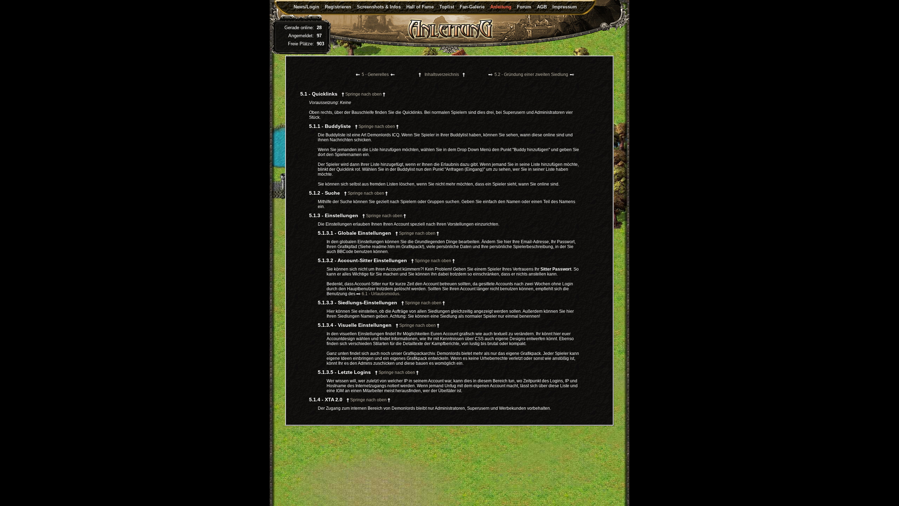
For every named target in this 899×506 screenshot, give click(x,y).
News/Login (306, 6)
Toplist (446, 6)
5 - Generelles (375, 74)
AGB (542, 6)
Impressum (564, 6)
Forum (524, 6)
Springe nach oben (363, 94)
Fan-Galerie (472, 6)
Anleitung (500, 6)
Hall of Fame (420, 6)
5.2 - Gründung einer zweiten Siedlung (531, 74)
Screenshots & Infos (379, 6)
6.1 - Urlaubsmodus (380, 293)
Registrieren (338, 6)
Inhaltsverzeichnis (442, 74)
